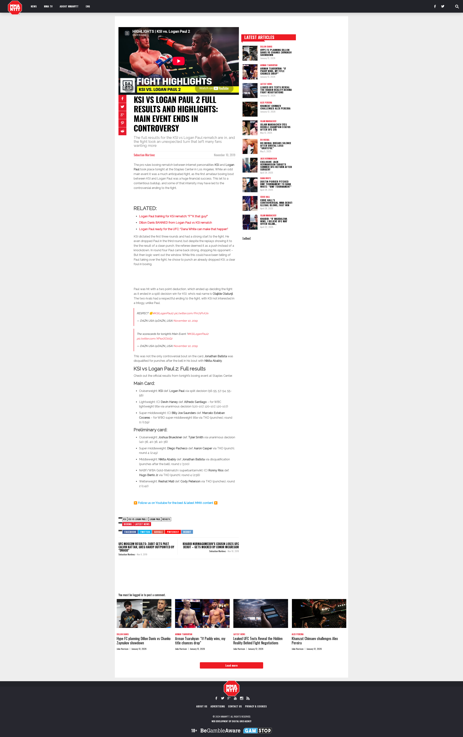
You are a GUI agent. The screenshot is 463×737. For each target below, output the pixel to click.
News (34, 6)
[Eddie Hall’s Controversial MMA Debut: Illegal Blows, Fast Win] (250, 203)
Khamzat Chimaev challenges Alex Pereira (275, 107)
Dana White (265, 178)
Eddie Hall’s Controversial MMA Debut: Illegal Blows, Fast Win (276, 202)
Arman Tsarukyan (268, 65)
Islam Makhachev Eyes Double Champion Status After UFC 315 (275, 126)
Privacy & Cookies (256, 706)
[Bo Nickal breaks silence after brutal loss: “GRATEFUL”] (250, 146)
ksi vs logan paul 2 (138, 519)
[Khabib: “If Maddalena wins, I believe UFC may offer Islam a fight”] (250, 222)
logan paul (155, 519)
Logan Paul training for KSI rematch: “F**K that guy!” (173, 216)
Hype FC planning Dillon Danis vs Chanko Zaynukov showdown (276, 52)
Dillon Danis (266, 46)
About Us (201, 706)
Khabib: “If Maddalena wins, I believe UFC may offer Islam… (273, 221)
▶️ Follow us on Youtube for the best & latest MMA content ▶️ (176, 503)
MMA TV (48, 6)
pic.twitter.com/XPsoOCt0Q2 (154, 338)
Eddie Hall (265, 196)
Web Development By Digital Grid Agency (231, 721)
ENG (88, 6)
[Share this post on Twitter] (122, 107)
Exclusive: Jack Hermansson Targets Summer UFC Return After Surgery (276, 165)
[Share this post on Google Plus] (122, 115)
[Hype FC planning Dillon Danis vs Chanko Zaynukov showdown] (250, 53)
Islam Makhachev (268, 121)
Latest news (142, 524)
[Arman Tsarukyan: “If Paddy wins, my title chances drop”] (250, 71)
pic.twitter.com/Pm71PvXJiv (191, 313)
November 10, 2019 (185, 320)
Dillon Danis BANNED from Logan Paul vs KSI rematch (175, 222)
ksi (124, 519)
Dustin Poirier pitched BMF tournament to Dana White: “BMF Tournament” (275, 184)
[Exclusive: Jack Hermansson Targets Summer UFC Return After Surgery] (250, 165)
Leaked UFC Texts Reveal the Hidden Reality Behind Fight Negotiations (276, 89)
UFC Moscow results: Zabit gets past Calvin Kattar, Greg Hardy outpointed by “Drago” (146, 547)
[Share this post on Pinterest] (122, 123)
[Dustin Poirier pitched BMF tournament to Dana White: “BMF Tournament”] (250, 184)
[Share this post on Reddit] (122, 131)
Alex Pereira (266, 102)
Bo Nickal (264, 139)
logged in (138, 595)
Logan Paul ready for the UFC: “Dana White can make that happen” (183, 229)
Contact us (235, 706)
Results (166, 519)
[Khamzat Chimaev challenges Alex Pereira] (250, 109)
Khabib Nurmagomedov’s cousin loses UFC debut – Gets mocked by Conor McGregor (211, 545)
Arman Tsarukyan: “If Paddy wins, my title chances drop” (273, 70)
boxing (128, 524)
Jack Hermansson (268, 158)
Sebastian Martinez (144, 155)
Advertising (218, 706)
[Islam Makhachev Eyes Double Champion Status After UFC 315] (250, 127)
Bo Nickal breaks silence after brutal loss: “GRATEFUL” (275, 145)
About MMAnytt (69, 6)
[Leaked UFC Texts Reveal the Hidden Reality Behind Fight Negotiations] (250, 90)
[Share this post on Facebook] (122, 99)
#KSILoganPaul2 (163, 313)
